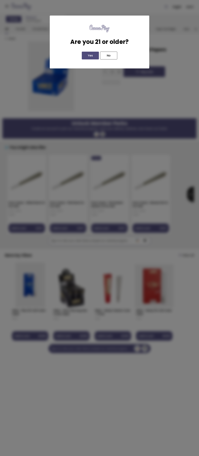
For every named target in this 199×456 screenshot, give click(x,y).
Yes (90, 55)
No (109, 55)
